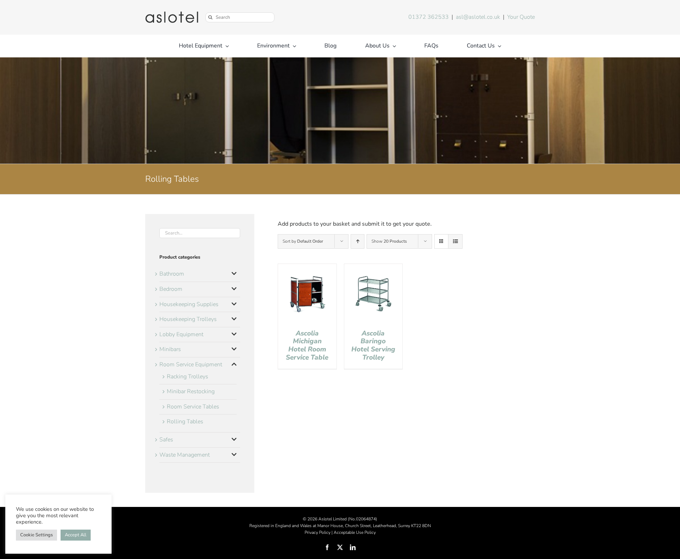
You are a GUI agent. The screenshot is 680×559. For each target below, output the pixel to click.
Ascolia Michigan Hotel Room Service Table (307, 345)
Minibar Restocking (191, 391)
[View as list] (455, 241)
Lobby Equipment (181, 334)
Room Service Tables (193, 407)
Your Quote (521, 17)
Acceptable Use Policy (355, 532)
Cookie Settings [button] (36, 535)
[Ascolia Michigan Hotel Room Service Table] (307, 268)
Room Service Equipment (190, 364)
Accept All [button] (75, 535)
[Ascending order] (357, 241)
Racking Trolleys (187, 376)
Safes (166, 440)
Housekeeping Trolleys (188, 319)
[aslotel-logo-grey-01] (171, 14)
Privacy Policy (317, 532)
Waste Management (184, 455)
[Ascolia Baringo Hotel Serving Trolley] (373, 268)
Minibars (170, 349)
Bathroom (171, 274)
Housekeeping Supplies (189, 304)
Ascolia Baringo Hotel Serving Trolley (373, 345)
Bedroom (170, 289)
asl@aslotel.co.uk (478, 17)
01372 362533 (428, 17)
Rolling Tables (185, 421)
